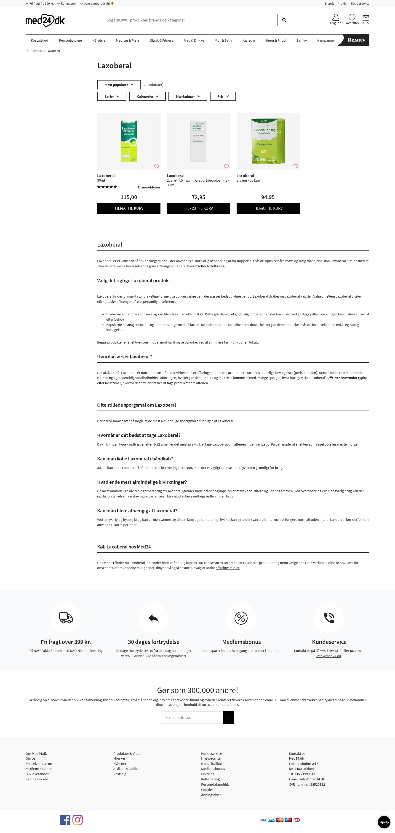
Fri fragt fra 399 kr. (41, 3)
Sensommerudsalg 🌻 (98, 3)
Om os (30, 758)
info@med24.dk (328, 655)
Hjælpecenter (211, 758)
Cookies (207, 789)
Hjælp (384, 822)
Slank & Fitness (161, 40)
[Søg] (284, 20)
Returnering (210, 779)
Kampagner (68, 3)
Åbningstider (211, 795)
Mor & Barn (223, 40)
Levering (207, 773)
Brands (329, 3)
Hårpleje (98, 40)
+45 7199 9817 (331, 650)
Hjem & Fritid (276, 40)
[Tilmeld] (228, 717)
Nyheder (119, 763)
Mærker (119, 758)
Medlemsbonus (213, 768)
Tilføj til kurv (129, 208)
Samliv (301, 40)
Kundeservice (360, 3)
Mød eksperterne (39, 763)
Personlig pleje (70, 40)
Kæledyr (249, 40)
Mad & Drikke (194, 40)
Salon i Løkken (37, 779)
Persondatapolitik (215, 784)
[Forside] (27, 51)
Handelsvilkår (211, 763)
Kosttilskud (39, 40)
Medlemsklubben (39, 768)
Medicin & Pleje (127, 40)
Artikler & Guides (126, 768)
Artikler (343, 3)
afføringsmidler (228, 567)
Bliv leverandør (37, 773)
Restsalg (119, 773)
